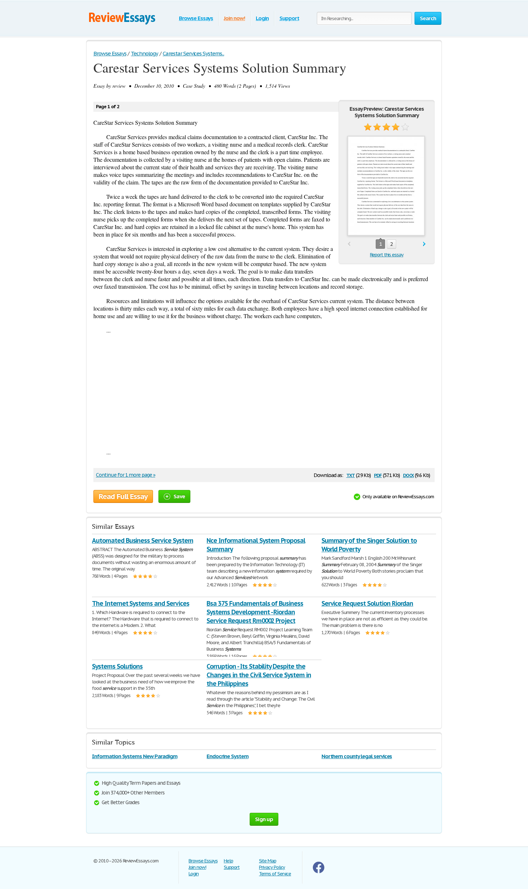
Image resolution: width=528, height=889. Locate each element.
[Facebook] (318, 872)
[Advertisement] (264, 391)
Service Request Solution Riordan (367, 603)
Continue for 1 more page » (125, 475)
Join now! (234, 18)
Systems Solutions (117, 666)
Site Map (267, 861)
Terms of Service (275, 874)
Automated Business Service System (142, 540)
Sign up (264, 819)
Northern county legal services (356, 756)
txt (350, 475)
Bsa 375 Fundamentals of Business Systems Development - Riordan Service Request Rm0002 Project (255, 612)
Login (262, 18)
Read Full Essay (123, 496)
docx (408, 475)
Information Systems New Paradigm (134, 756)
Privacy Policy (272, 867)
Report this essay (386, 255)
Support (289, 18)
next (424, 244)
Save (179, 496)
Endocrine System (227, 756)
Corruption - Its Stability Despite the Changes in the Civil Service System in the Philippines (259, 675)
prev (349, 244)
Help (228, 861)
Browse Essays (196, 18)
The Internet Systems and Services (140, 603)
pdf (378, 475)
